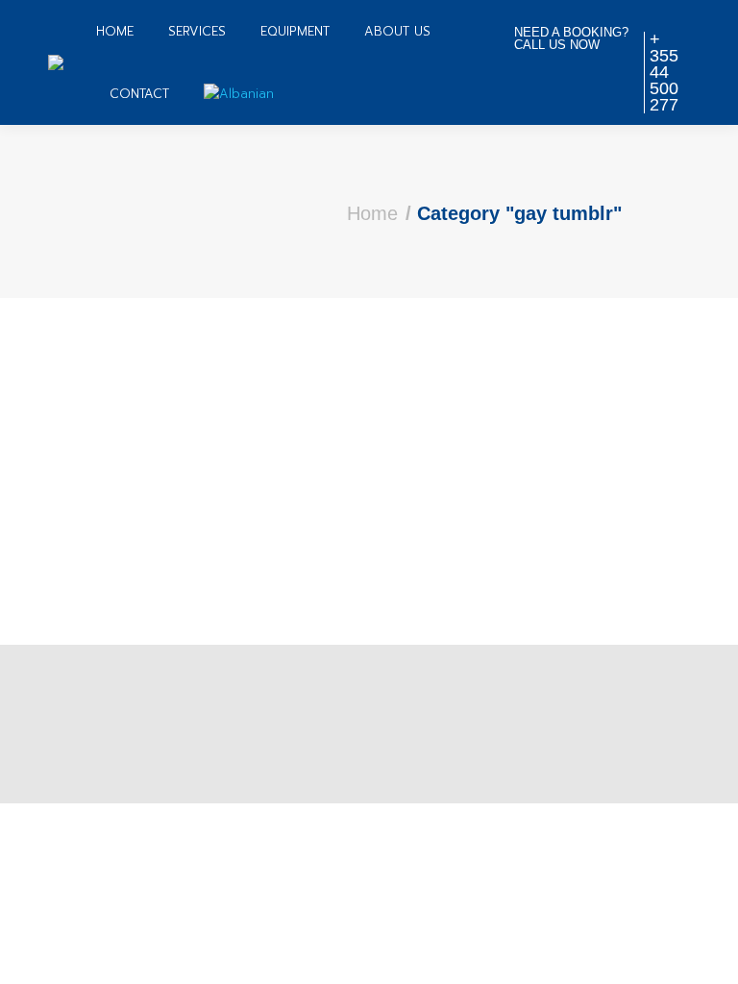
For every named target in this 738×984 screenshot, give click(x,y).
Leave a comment (378, 434)
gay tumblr (121, 398)
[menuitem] (114, 31)
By (171, 434)
